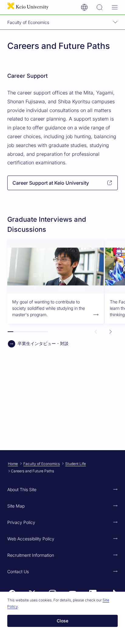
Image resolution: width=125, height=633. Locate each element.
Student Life (75, 463)
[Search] (99, 7)
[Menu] (114, 7)
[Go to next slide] (110, 331)
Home (13, 463)
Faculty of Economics (41, 463)
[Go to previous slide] (96, 331)
